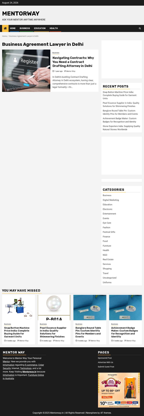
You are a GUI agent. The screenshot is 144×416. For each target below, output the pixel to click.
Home (13, 28)
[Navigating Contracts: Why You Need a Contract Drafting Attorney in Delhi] (26, 71)
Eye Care (107, 223)
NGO (105, 255)
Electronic (107, 209)
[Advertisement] (121, 59)
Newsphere (91, 412)
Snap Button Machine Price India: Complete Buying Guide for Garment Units (119, 95)
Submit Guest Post (106, 367)
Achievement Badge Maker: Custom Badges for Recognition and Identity (124, 332)
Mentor (6, 361)
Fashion (106, 227)
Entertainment (109, 213)
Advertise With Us (105, 362)
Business (25, 28)
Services (107, 264)
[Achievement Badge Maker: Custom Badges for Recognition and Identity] (125, 307)
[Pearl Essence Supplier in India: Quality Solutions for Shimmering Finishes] (54, 307)
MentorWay (21, 13)
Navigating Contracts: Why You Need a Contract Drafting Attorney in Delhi (73, 62)
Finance (106, 236)
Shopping (107, 268)
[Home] (5, 29)
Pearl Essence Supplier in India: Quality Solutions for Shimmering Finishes (53, 332)
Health (54, 28)
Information (8, 365)
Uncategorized (109, 278)
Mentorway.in (29, 371)
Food (105, 241)
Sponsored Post (105, 358)
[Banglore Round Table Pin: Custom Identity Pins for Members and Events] (89, 307)
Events (106, 218)
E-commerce (31, 365)
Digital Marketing (111, 200)
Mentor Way (70, 71)
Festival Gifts (109, 232)
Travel (105, 273)
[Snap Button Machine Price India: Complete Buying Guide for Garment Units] (18, 307)
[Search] (140, 28)
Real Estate (108, 259)
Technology (26, 368)
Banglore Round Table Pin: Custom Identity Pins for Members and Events (88, 332)
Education (40, 28)
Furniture (107, 246)
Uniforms (107, 282)
